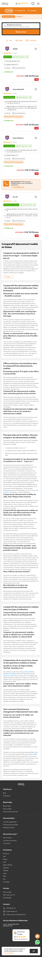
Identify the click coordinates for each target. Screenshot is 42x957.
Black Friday (33, 754)
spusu (5, 873)
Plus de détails (8, 953)
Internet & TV (21, 11)
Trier (10, 40)
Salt (13, 676)
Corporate (33, 11)
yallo (4, 862)
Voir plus (7, 277)
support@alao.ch (11, 911)
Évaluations (6, 796)
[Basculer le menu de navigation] (38, 4)
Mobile (10, 11)
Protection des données (10, 825)
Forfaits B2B (7, 898)
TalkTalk (5, 674)
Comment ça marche (10, 840)
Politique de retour (9, 827)
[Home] (5, 3)
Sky (4, 879)
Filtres (21, 40)
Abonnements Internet (10, 812)
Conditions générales (10, 822)
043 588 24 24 (10, 908)
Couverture (32, 40)
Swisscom (6, 676)
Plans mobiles (7, 809)
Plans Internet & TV (9, 895)
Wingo (5, 859)
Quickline (13, 674)
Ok (34, 951)
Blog (4, 793)
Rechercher (21, 32)
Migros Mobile (29, 672)
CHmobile (6, 882)
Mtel (4, 876)
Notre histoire (7, 838)
